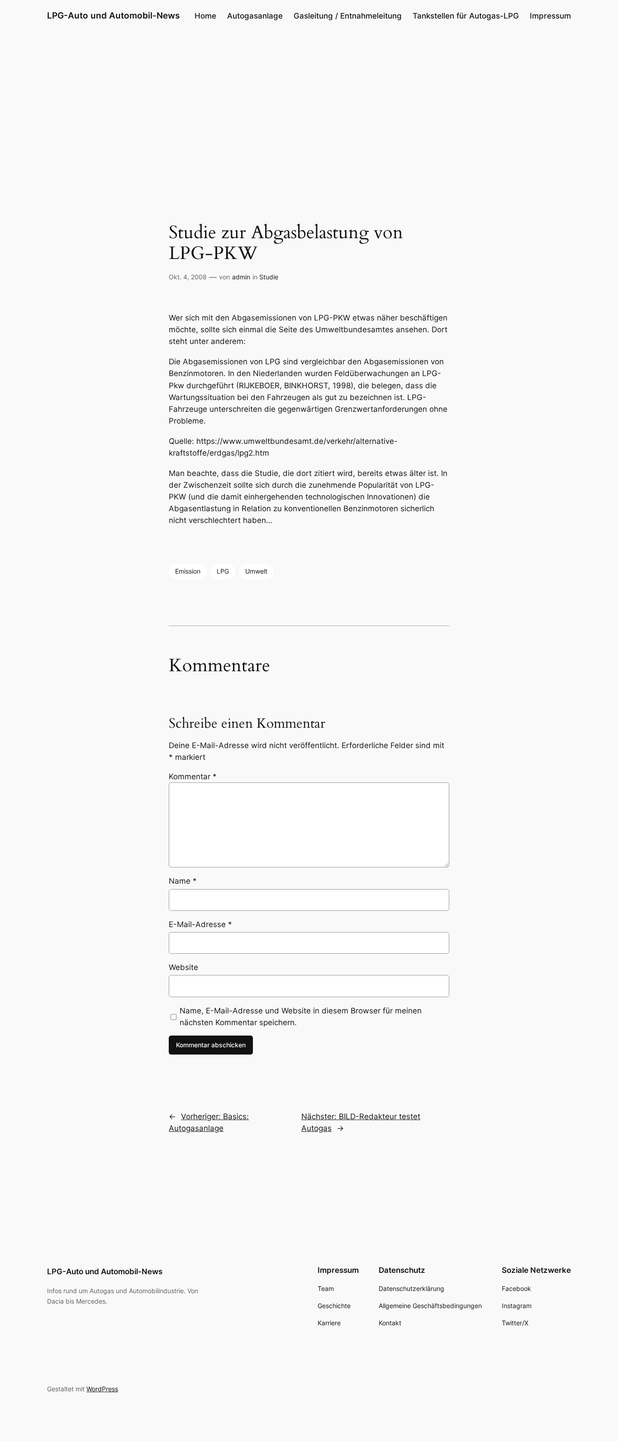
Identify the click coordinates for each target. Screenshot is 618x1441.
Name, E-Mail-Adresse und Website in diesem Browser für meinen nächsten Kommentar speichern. (301, 1016)
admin (241, 277)
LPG (223, 571)
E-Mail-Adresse (200, 924)
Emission (187, 571)
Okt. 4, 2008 (188, 277)
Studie (268, 277)
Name (183, 880)
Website (183, 967)
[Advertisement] (309, 103)
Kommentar (193, 776)
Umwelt (256, 571)
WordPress (102, 1389)
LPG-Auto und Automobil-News (113, 15)
